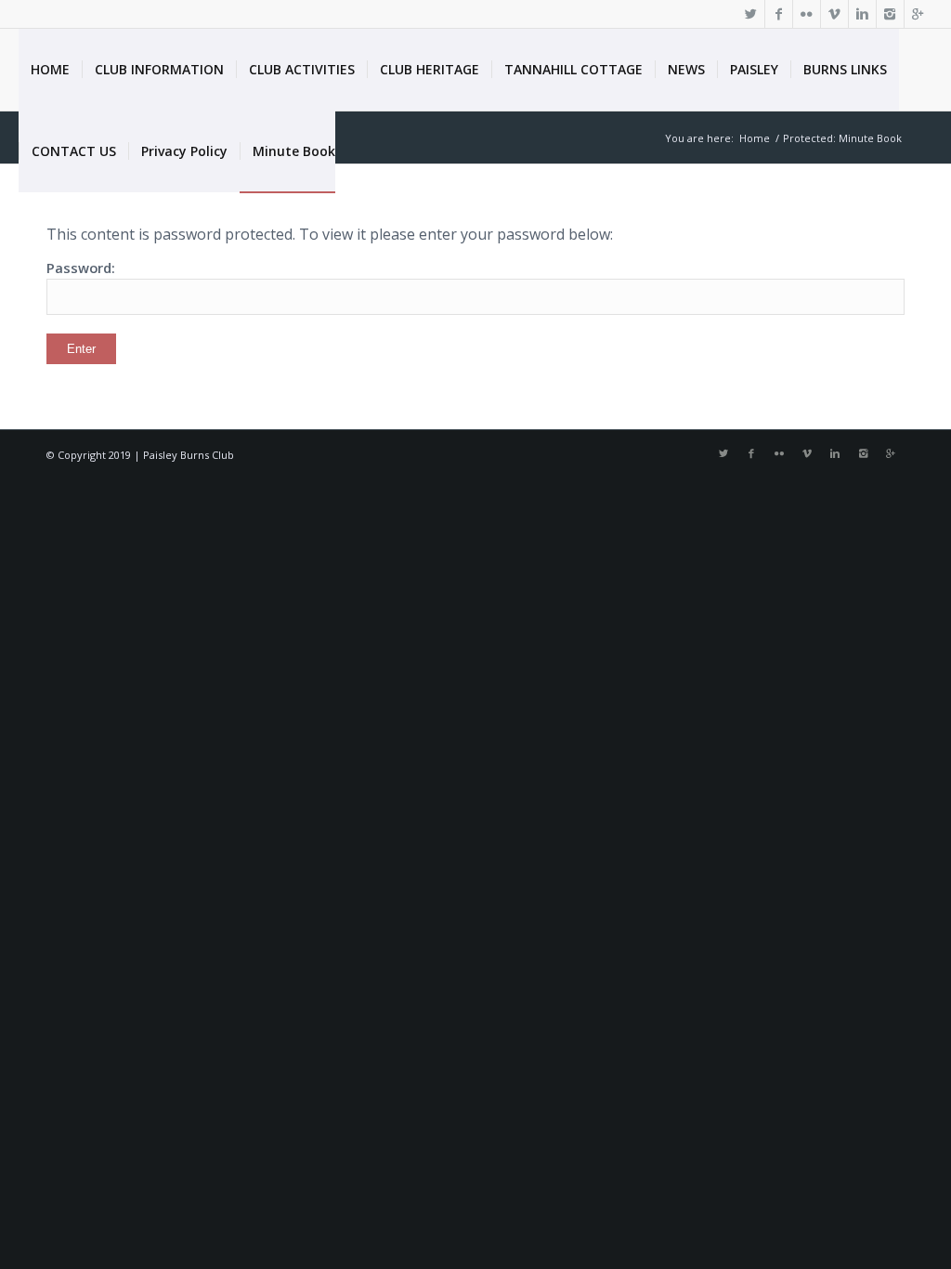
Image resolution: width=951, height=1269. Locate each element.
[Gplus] (918, 14)
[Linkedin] (862, 14)
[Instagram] (890, 14)
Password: (80, 267)
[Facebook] (778, 14)
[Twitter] (750, 14)
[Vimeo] (834, 14)
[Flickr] (806, 14)
